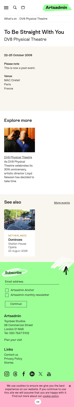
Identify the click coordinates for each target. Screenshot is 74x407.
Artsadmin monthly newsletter (30, 295)
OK (38, 401)
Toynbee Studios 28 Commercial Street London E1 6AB (18, 325)
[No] (69, 386)
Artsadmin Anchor (22, 290)
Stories (8, 362)
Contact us (11, 354)
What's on (10, 18)
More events (62, 202)
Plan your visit (13, 339)
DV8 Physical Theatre (33, 18)
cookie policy (51, 396)
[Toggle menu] (7, 7)
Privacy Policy (13, 358)
